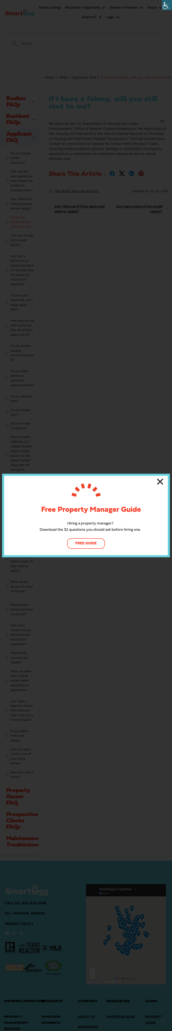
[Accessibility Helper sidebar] (167, 5)
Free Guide (86, 543)
